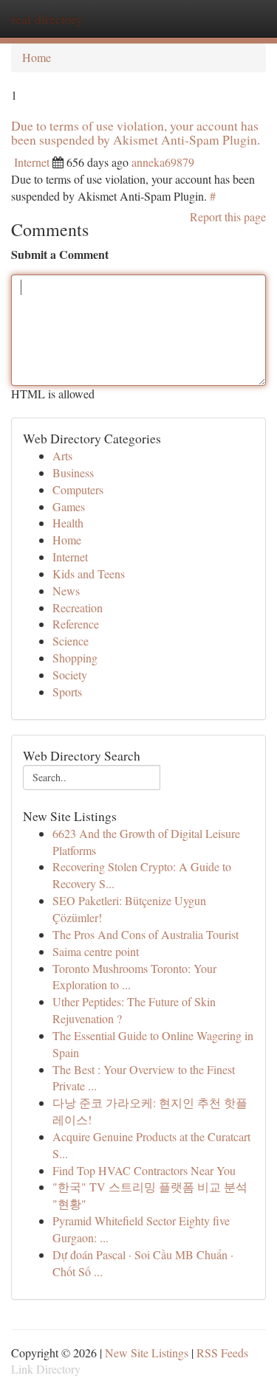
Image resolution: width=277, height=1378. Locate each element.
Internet (31, 162)
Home (36, 57)
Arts (62, 455)
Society (69, 674)
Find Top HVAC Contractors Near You (144, 1170)
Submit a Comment (60, 254)
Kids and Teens (88, 573)
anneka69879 (162, 162)
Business (73, 472)
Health (67, 522)
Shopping (75, 657)
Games (68, 506)
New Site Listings (146, 1352)
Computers (77, 489)
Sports (67, 691)
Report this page (228, 216)
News (66, 590)
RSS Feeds (222, 1352)
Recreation (77, 607)
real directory (47, 18)
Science (70, 640)
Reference (75, 623)
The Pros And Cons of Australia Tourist (145, 934)
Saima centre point (95, 951)
